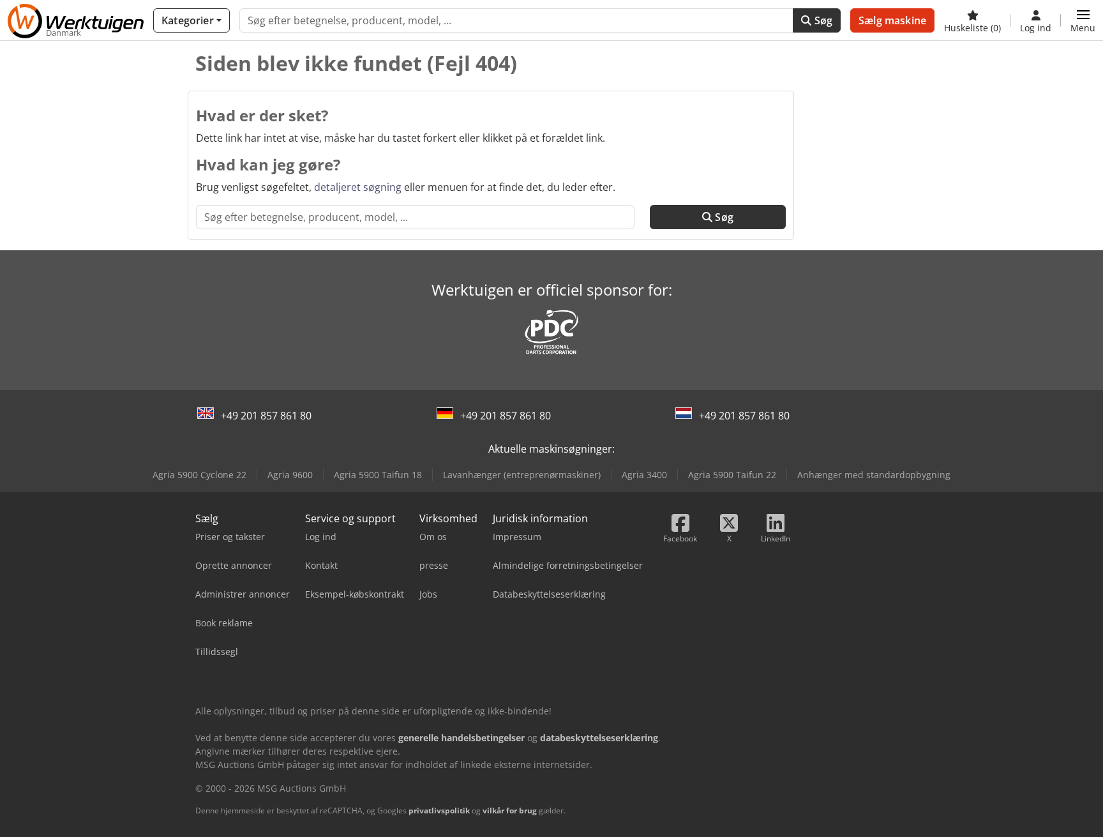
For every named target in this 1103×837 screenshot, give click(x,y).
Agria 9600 (290, 475)
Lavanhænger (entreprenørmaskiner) (522, 475)
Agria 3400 (644, 475)
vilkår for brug (510, 810)
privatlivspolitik (439, 810)
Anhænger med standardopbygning (873, 475)
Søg (821, 20)
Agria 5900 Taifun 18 (378, 475)
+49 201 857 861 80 (266, 416)
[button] (1082, 20)
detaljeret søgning (357, 187)
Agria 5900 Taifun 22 (732, 475)
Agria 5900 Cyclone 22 (199, 475)
